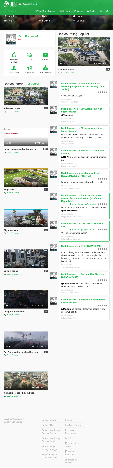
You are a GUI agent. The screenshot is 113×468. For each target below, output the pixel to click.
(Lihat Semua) (33, 83)
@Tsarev (65, 115)
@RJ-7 (64, 156)
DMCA (68, 438)
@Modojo (66, 308)
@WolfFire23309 (69, 210)
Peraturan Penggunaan (71, 432)
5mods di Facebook (71, 453)
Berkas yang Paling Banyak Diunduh (51, 440)
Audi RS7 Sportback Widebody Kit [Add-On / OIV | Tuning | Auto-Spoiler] (83, 86)
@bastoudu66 (68, 283)
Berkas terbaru (49, 419)
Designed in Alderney (14, 418)
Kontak (68, 419)
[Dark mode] (101, 11)
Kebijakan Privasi (73, 425)
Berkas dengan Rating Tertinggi (49, 448)
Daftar (92, 11)
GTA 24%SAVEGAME (91, 245)
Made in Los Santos (13, 421)
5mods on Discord (71, 461)
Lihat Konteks (68, 99)
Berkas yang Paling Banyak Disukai (51, 432)
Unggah (66, 11)
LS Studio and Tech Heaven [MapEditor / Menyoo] (80, 174)
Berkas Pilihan (48, 425)
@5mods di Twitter (72, 445)
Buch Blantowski (28, 36)
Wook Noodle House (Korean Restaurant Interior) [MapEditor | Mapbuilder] (81, 198)
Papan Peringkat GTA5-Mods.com (50, 456)
